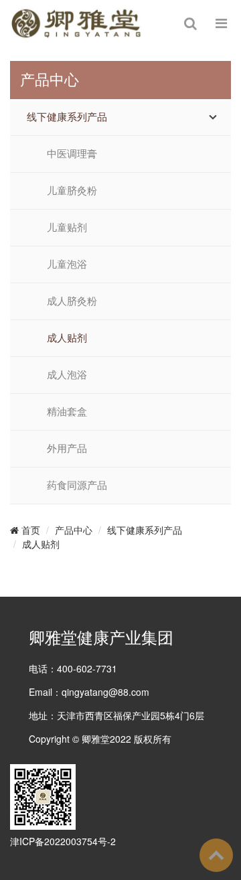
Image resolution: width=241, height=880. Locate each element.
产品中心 (73, 529)
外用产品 (67, 448)
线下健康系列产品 (67, 117)
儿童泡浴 (67, 264)
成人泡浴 (67, 375)
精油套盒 (67, 412)
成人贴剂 (67, 338)
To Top (216, 855)
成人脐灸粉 (72, 301)
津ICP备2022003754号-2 (63, 841)
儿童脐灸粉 (72, 191)
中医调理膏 (72, 154)
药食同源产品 (77, 485)
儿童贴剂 (67, 227)
